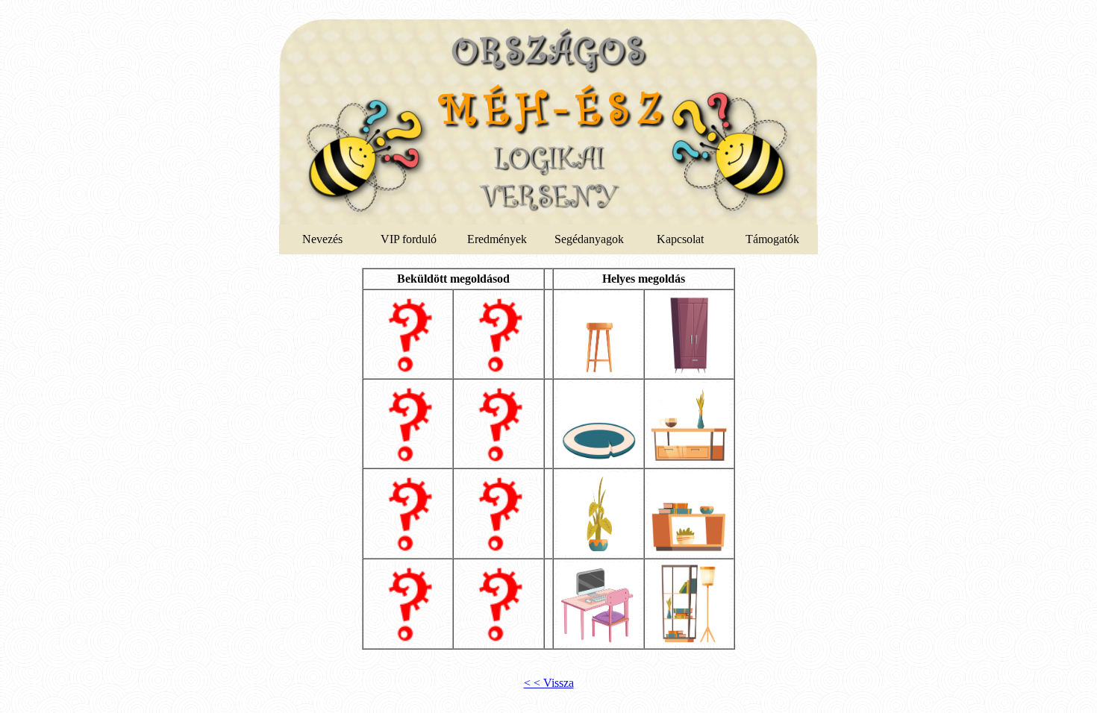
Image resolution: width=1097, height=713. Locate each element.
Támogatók (772, 239)
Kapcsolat (680, 239)
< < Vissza (549, 682)
